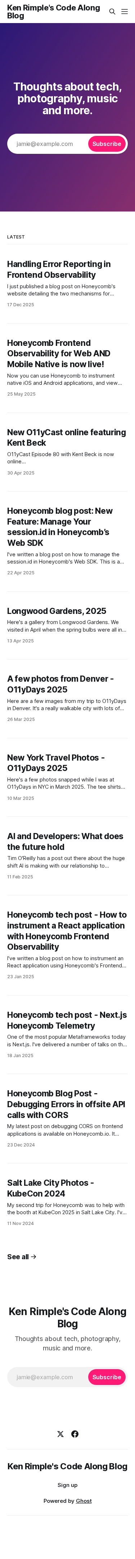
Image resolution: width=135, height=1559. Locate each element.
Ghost (84, 1500)
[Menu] (124, 11)
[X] (60, 1434)
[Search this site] (112, 11)
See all (18, 1257)
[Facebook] (74, 1434)
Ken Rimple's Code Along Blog (53, 11)
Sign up (67, 1485)
